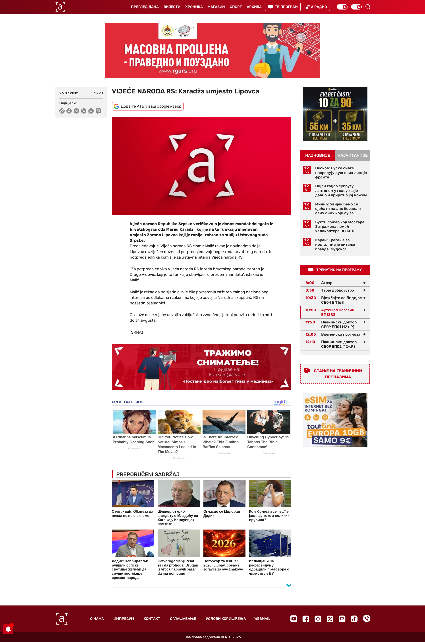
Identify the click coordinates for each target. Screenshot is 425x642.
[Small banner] (335, 114)
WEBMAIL (262, 619)
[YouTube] (293, 618)
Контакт (152, 619)
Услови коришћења (226, 619)
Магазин (216, 7)
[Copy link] (62, 111)
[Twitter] (330, 618)
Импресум (124, 619)
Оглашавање (183, 619)
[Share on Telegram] (76, 111)
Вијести (172, 7)
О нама (97, 619)
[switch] (342, 7)
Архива (254, 7)
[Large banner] (212, 50)
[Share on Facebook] (69, 111)
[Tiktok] (354, 618)
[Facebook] (305, 618)
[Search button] (367, 6)
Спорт (236, 7)
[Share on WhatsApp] (91, 111)
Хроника (194, 7)
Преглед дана (145, 7)
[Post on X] (84, 111)
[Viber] (366, 619)
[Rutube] (342, 618)
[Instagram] (318, 618)
